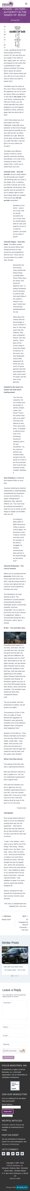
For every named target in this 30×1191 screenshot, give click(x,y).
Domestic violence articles (11, 1125)
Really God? (6, 918)
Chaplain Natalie (11, 970)
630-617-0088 (15, 1178)
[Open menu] (26, 3)
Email (6, 1036)
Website (6, 1044)
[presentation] (15, 955)
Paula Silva (15, 20)
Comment (7, 1003)
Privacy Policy (11, 1187)
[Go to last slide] (4, 960)
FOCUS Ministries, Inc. (15, 1165)
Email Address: (7, 1104)
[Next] (25, 960)
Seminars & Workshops (10, 1144)
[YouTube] (17, 1153)
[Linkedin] (12, 1153)
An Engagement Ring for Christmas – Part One (23, 923)
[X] (8, 1153)
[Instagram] (22, 1153)
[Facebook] (3, 1153)
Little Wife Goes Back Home (13, 967)
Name (6, 1027)
